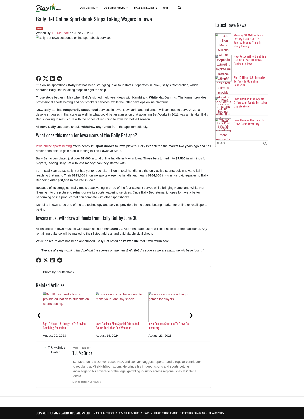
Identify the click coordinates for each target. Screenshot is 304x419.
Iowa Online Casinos (144, 7)
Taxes (146, 413)
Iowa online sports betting (54, 146)
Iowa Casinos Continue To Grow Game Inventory (170, 325)
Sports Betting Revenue (166, 413)
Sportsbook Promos (114, 7)
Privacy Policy (216, 413)
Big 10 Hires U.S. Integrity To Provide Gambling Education (64, 325)
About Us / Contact (104, 413)
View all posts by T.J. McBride (87, 382)
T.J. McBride (60, 33)
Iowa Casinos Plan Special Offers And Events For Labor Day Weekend (117, 325)
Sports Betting (87, 7)
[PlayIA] (53, 8)
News (165, 7)
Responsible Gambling (193, 413)
